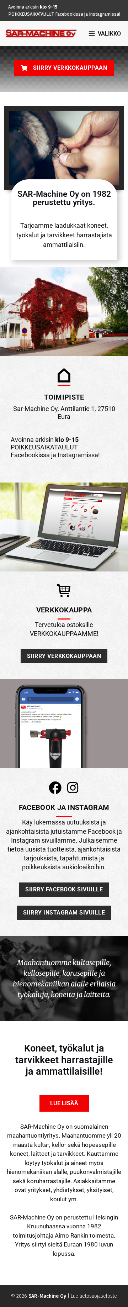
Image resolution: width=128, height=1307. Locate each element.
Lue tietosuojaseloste (94, 1296)
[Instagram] (73, 788)
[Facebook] (55, 788)
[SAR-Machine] (41, 33)
